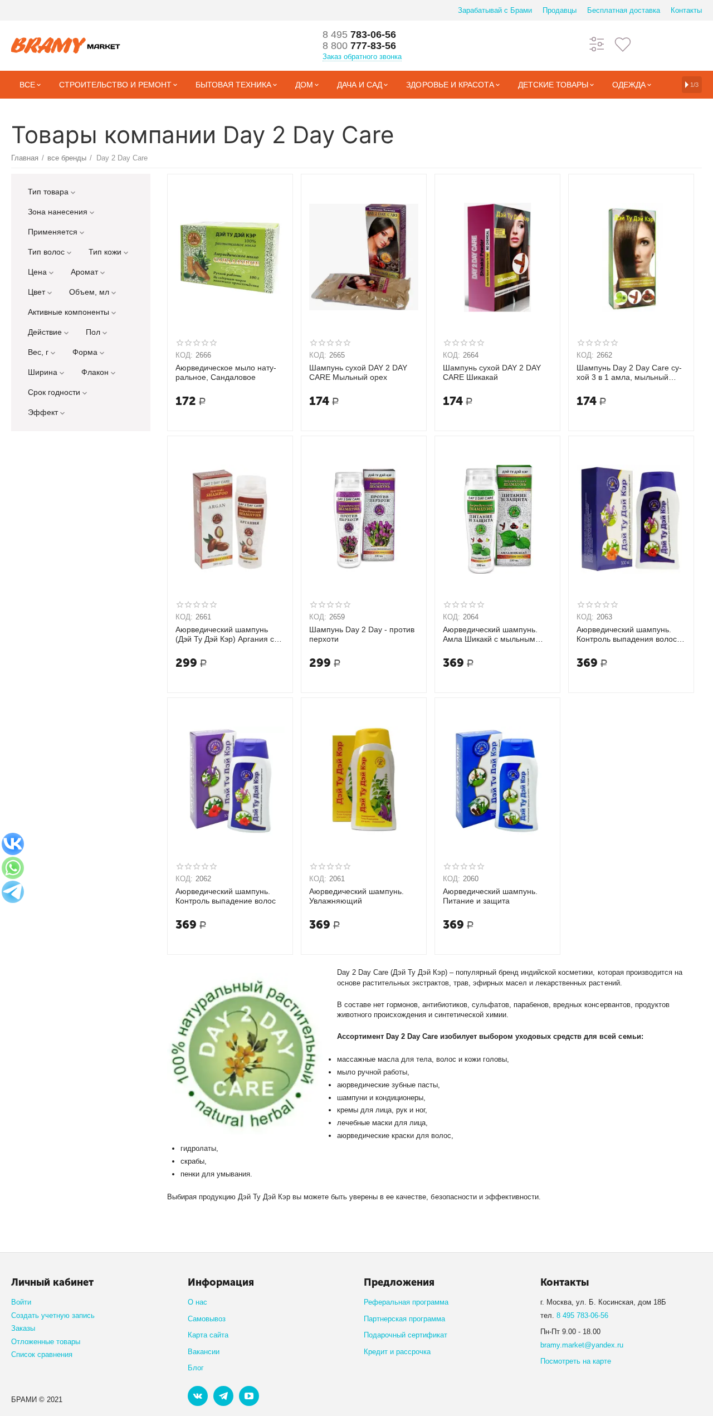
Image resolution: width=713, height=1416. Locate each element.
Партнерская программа (404, 1319)
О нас (197, 1302)
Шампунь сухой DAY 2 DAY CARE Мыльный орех (358, 372)
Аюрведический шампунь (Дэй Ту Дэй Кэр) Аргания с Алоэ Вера (224, 634)
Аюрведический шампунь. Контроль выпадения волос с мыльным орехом (630, 634)
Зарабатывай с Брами (495, 10)
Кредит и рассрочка (397, 1351)
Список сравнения (41, 1354)
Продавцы (560, 10)
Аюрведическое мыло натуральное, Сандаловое (225, 372)
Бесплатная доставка (623, 10)
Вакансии (203, 1351)
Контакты (686, 10)
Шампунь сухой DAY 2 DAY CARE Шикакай (492, 372)
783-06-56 (359, 34)
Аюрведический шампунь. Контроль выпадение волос (225, 896)
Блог (196, 1368)
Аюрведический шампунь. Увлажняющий (356, 896)
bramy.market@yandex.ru (581, 1345)
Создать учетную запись (53, 1315)
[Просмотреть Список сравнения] (597, 44)
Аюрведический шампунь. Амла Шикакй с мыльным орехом (490, 634)
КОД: (184, 355)
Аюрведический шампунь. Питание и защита (490, 896)
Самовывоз (207, 1319)
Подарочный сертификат (405, 1335)
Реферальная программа (406, 1302)
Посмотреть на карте (575, 1361)
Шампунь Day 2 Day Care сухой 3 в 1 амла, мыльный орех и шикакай (629, 372)
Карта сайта (208, 1335)
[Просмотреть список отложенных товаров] (622, 44)
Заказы (23, 1328)
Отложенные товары (45, 1341)
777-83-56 (359, 45)
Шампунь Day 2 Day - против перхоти (361, 634)
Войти (21, 1302)
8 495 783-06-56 (582, 1315)
